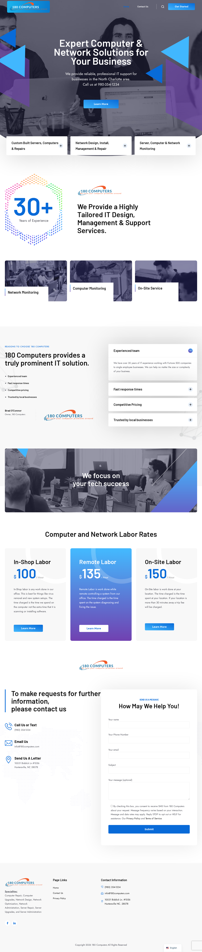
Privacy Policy (133, 818)
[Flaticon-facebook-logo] (7, 923)
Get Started (181, 6)
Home (126, 6)
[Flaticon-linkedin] (14, 923)
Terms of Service (153, 818)
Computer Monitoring (89, 288)
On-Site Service (150, 288)
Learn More (101, 104)
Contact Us (142, 6)
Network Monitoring (23, 292)
